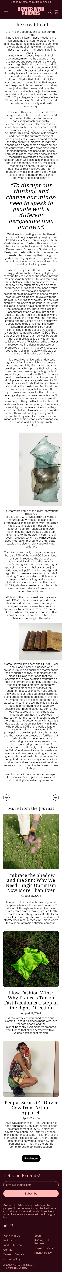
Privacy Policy (43, 1252)
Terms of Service (13, 1254)
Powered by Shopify (16, 1267)
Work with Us (11, 1235)
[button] (49, 11)
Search (38, 1235)
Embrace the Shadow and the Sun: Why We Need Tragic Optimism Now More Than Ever (31, 882)
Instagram (9, 1240)
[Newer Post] (56, 797)
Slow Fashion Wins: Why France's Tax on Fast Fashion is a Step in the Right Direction (31, 1000)
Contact (8, 1249)
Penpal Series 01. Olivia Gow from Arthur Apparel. (31, 1107)
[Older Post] (6, 797)
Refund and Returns (41, 1242)
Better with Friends (23, 1265)
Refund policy (11, 1259)
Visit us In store (13, 1245)
